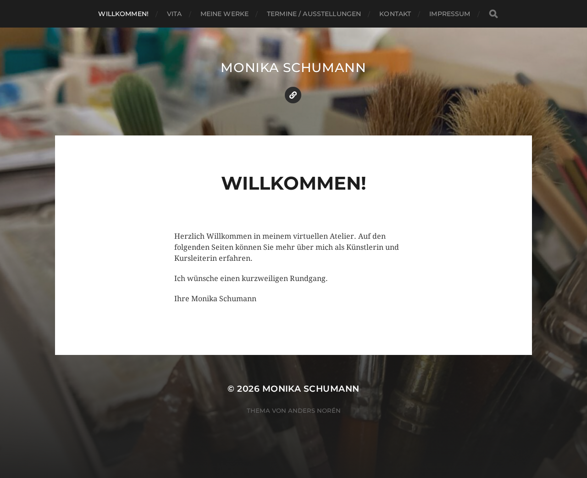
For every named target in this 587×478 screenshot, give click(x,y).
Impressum (449, 14)
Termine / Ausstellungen (314, 14)
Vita (174, 14)
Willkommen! (123, 14)
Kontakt (395, 14)
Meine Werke (224, 14)
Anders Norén (314, 410)
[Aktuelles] (293, 95)
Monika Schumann (293, 67)
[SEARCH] (493, 14)
